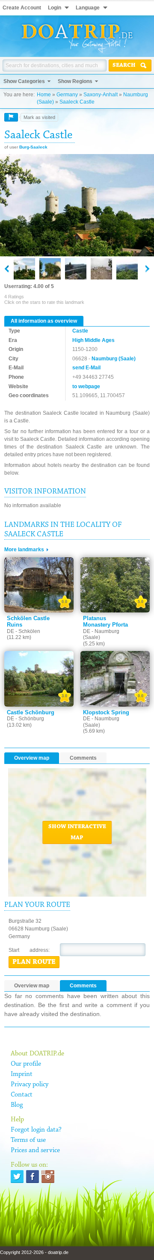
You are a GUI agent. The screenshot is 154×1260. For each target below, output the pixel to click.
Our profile (26, 1064)
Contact (22, 1094)
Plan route (34, 962)
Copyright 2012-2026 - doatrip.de (34, 1252)
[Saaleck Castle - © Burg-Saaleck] (77, 206)
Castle (80, 331)
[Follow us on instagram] (47, 1176)
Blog (17, 1105)
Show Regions (75, 81)
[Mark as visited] (11, 117)
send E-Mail (86, 368)
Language (88, 8)
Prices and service (35, 1150)
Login (54, 8)
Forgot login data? (36, 1129)
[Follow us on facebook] (32, 1176)
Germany (67, 95)
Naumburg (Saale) (114, 359)
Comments (83, 758)
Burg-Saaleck (33, 147)
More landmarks (24, 550)
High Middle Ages (93, 340)
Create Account (22, 8)
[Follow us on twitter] (17, 1176)
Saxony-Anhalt (100, 95)
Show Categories (24, 81)
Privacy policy (29, 1084)
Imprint (22, 1074)
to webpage (86, 386)
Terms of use (28, 1140)
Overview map (31, 758)
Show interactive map (77, 832)
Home (44, 95)
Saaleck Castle (77, 102)
